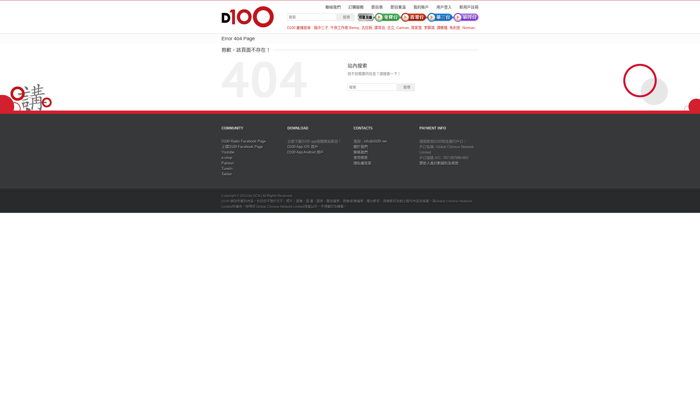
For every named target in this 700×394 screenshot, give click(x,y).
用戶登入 (444, 7)
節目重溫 (398, 7)
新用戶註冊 (469, 7)
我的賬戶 (421, 7)
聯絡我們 (333, 7)
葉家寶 (416, 28)
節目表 (377, 7)
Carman (402, 28)
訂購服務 (356, 7)
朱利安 (455, 28)
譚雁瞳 (442, 28)
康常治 (379, 28)
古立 (390, 28)
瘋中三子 (321, 28)
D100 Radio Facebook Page (243, 141)
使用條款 (361, 158)
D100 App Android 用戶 (305, 152)
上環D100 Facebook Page (242, 147)
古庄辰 (366, 28)
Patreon (227, 163)
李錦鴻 (429, 28)
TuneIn (226, 169)
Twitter (226, 174)
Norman (468, 28)
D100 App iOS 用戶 (302, 147)
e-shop (226, 158)
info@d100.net (375, 141)
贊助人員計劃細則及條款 (439, 163)
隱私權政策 (362, 163)
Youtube (227, 152)
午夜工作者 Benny (344, 28)
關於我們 (361, 147)
